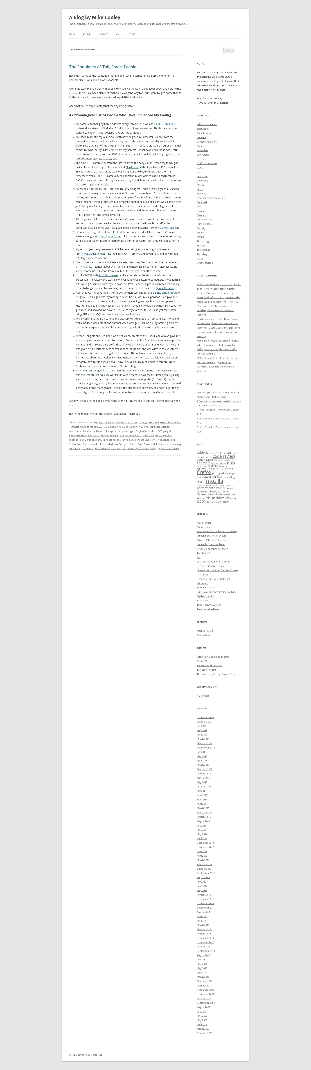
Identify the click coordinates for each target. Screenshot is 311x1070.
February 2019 (204, 743)
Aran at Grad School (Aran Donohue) (217, 531)
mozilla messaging (206, 485)
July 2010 (201, 959)
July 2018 (201, 752)
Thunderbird (204, 249)
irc (102, 435)
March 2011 (203, 925)
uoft (152, 448)
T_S (119, 448)
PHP (162, 422)
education (202, 466)
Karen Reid (82, 370)
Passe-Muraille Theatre (209, 665)
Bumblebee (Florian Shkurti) (212, 535)
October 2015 (204, 786)
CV (117, 34)
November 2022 (205, 717)
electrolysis (214, 466)
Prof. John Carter (111, 236)
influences (94, 435)
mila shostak (138, 439)
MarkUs (201, 482)
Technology (75, 426)
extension (214, 468)
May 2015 (202, 799)
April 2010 (202, 972)
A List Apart (203, 695)
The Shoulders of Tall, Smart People (102, 66)
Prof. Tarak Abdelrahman (90, 253)
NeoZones (132, 167)
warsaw (215, 502)
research (202, 491)
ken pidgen (161, 435)
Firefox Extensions (207, 163)
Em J (199, 557)
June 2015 (202, 795)
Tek (124, 448)
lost (82, 439)
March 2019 (203, 739)
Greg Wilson (101, 370)
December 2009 (205, 989)
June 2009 (202, 1015)
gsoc (234, 473)
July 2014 (201, 825)
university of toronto (138, 448)
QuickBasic (87, 448)
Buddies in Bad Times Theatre (213, 656)
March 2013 (203, 860)
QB (70, 448)
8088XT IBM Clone (165, 124)
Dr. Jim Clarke (143, 431)
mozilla (214, 480)
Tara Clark (202, 600)
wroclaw (224, 501)
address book (207, 452)
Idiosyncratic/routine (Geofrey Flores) (217, 570)
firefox (204, 472)
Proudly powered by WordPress (85, 1054)
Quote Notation (165, 288)
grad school (225, 473)
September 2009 (206, 1002)
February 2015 (204, 812)
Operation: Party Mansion (211, 198)
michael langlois (121, 439)
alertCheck (203, 128)
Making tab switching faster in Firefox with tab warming (215, 310)
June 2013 (202, 851)
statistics (230, 494)
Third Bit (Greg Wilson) (209, 604)
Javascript (132, 422)
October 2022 (204, 721)
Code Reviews (204, 133)
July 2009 (201, 1011)
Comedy (201, 137)
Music (200, 189)
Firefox (200, 159)
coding (144, 426)
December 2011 (205, 899)
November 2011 (205, 903)
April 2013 (202, 855)
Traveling (202, 254)
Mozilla (201, 185)
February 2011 (204, 929)
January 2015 (204, 816)
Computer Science (106, 422)
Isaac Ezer (202, 574)
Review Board (204, 219)
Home (72, 34)
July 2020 (201, 726)
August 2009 (203, 1007)
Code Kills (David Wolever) (211, 544)
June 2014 (202, 829)
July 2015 (201, 790)
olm (218, 485)
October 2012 (204, 868)
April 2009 (202, 1024)
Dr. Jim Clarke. (84, 266)
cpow (214, 463)
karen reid (148, 435)
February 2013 (204, 864)
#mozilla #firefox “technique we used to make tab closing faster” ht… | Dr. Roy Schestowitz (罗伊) (218, 302)
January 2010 (204, 985)
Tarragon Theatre (206, 669)
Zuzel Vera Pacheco (208, 609)
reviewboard (219, 491)
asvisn (136, 426)
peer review (226, 485)
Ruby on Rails (172, 422)
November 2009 (205, 994)
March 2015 (203, 808)
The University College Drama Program (218, 674)
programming (173, 444)
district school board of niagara (99, 431)
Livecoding (202, 180)
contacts (203, 463)
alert (221, 453)
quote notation (102, 448)
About (86, 34)
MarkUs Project (205, 630)
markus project (103, 439)
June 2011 (202, 916)
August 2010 (203, 955)
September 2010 (206, 950)
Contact (103, 34)
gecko (215, 473)
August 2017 (203, 777)
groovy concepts (78, 435)
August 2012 (203, 877)
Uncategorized (205, 262)
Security (201, 228)
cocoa (209, 457)
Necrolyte (151, 439)
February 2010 (204, 981)
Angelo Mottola (123, 426)
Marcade (89, 439)
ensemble (225, 466)
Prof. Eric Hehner (108, 275)
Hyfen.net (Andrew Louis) (210, 566)
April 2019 (202, 734)
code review (224, 456)
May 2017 (202, 782)
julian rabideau (133, 435)
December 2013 (205, 842)
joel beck (109, 435)
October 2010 (204, 946)
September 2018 (206, 747)
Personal (154, 422)
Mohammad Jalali (206, 587)
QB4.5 (76, 448)
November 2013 (205, 847)
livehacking (226, 476)
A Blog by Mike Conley (94, 17)
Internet (121, 422)
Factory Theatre (205, 661)
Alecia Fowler (204, 522)
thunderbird (217, 498)
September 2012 (206, 873)
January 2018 (204, 773)
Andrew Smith (204, 527)
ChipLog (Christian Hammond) (213, 540)
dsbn (154, 431)
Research (202, 215)
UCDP (200, 258)
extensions (227, 468)
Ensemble (202, 150)
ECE (160, 431)
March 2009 (203, 1028)
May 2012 (202, 890)
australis (201, 457)
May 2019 (202, 730)
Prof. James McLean (167, 227)
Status (200, 236)
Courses (201, 146)
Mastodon (202, 583)
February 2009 (204, 1033)
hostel (200, 477)
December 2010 (205, 938)
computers (75, 431)
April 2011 (202, 920)
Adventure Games (207, 124)
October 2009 (204, 998)
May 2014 (202, 834)
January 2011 (204, 933)
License (131, 34)
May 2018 (202, 756)
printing (231, 488)
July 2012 (201, 881)
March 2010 (203, 976)
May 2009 (202, 1020)
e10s (231, 462)
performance (206, 488)
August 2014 (203, 821)
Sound (200, 232)
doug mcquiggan (126, 431)
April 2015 (202, 803)
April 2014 (202, 838)
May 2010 (202, 968)
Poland (201, 210)
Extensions (203, 154)
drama (222, 463)
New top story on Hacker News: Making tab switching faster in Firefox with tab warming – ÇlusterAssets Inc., (218, 323)
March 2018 (203, 764)
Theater (201, 245)
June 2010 (202, 963)
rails (113, 448)
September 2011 (206, 907)
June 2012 (202, 886)
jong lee (119, 435)
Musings (143, 422)
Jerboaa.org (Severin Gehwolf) (213, 579)
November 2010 (205, 942)
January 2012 (204, 894)
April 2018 (202, 760)
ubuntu (233, 498)
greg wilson (169, 431)
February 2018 (204, 769)
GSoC (200, 167)
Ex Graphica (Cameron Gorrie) (213, 561)
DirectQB (101, 176)
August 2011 (203, 912)
